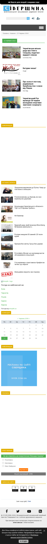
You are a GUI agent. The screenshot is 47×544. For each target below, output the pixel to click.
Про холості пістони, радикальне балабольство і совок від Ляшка (32, 85)
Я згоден (23, 541)
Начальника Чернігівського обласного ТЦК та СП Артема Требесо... (28, 207)
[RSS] (40, 512)
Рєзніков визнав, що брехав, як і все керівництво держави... (27, 198)
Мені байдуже (10, 466)
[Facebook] (7, 512)
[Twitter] (18, 512)
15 (30, 332)
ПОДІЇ (24, 71)
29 (30, 338)
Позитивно (9, 460)
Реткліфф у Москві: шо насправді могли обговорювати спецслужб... (29, 254)
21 (23, 335)
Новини (13, 33)
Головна (6, 33)
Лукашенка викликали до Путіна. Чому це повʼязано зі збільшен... (30, 188)
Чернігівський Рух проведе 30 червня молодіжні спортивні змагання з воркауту (32, 101)
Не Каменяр (19, 216)
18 (4, 335)
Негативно (9, 463)
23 (36, 335)
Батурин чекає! (29, 68)
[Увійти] (32, 19)
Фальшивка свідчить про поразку (27, 272)
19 (10, 335)
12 (10, 332)
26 (10, 338)
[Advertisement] (23, 153)
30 (36, 338)
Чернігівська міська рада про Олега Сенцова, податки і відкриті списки (32, 51)
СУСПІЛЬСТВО (27, 57)
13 (17, 332)
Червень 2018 (23, 318)
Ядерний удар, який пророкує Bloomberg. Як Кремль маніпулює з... (29, 226)
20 (17, 335)
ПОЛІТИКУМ (26, 107)
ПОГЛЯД (25, 91)
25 (4, 338)
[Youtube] (29, 512)
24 (42, 335)
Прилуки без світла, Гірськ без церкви (28, 244)
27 (17, 338)
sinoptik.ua (12, 308)
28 (23, 338)
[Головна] (23, 11)
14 (23, 332)
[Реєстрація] (38, 19)
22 (30, 335)
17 (42, 332)
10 (42, 328)
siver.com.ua (17, 522)
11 (4, 332)
